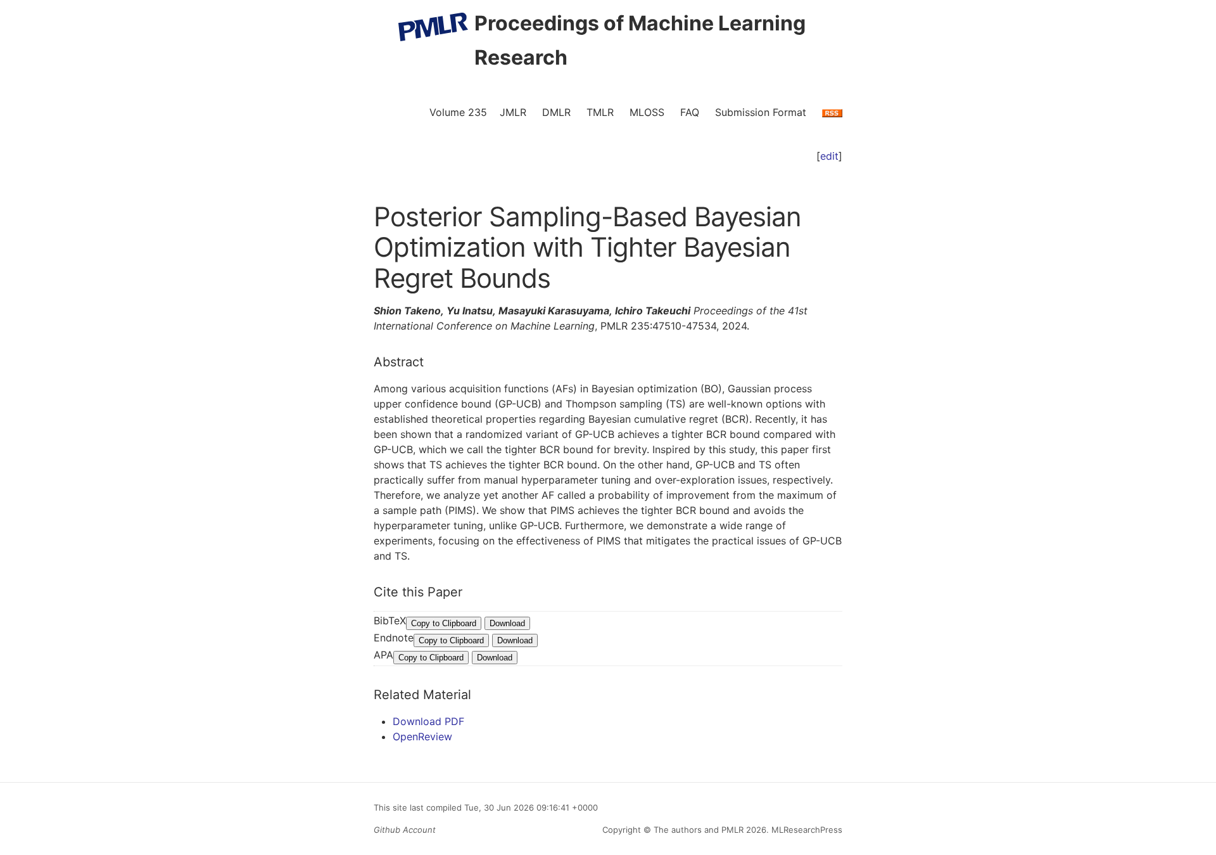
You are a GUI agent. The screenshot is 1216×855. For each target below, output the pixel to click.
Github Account (405, 830)
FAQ (689, 112)
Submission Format (760, 112)
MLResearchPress (805, 830)
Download (507, 623)
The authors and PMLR (699, 830)
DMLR (556, 112)
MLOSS (647, 112)
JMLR (513, 112)
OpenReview (422, 736)
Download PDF (428, 721)
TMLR (600, 112)
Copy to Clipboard (443, 623)
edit (829, 156)
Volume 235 (458, 112)
